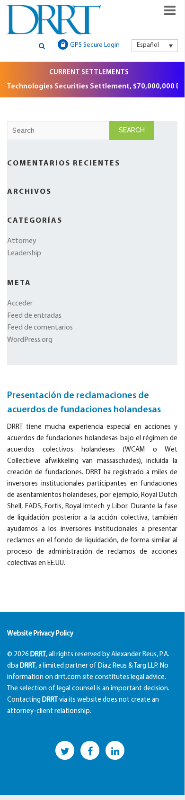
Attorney (21, 241)
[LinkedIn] (115, 750)
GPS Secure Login (95, 45)
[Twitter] (64, 750)
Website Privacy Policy (40, 633)
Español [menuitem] (148, 45)
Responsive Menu (170, 10)
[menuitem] (155, 45)
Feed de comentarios (40, 327)
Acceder (20, 303)
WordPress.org (30, 340)
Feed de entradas (34, 316)
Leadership (24, 253)
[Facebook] (89, 750)
